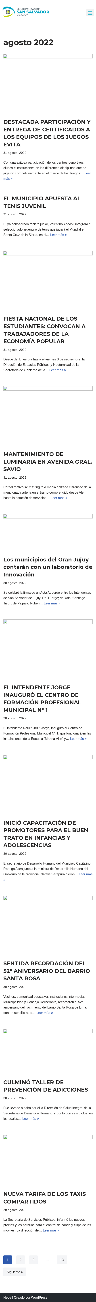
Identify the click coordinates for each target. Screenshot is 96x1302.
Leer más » (58, 235)
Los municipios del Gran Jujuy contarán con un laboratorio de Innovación (47, 567)
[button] (90, 12)
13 (62, 1260)
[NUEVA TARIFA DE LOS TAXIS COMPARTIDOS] (48, 1160)
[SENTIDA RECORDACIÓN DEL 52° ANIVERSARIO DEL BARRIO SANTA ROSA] (48, 925)
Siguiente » (15, 1272)
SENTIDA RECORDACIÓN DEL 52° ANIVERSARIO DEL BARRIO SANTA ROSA (46, 971)
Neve (7, 1297)
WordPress (39, 1297)
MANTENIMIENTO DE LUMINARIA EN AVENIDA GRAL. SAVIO (47, 461)
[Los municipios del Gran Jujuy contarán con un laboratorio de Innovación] (48, 532)
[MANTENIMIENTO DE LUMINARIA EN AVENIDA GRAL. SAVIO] (48, 416)
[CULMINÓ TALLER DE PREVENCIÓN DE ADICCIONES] (48, 1051)
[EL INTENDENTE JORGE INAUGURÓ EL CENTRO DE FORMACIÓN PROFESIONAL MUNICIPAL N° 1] (48, 649)
